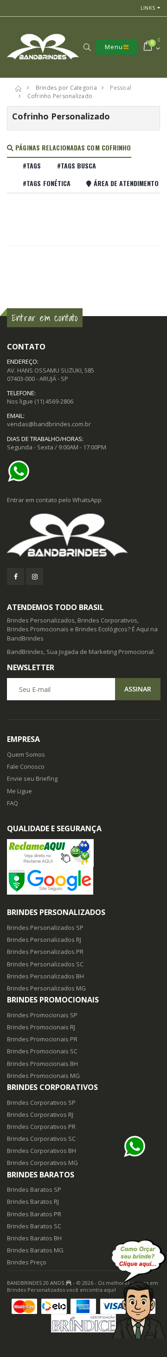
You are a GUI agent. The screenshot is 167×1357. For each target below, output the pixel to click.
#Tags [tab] (32, 165)
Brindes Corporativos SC (41, 1138)
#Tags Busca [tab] (76, 165)
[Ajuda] (139, 1288)
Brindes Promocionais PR (42, 1039)
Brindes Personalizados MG (46, 988)
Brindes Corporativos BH (41, 1150)
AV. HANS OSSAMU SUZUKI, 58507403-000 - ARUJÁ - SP (50, 374)
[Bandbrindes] (83, 536)
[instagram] (34, 576)
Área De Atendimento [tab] (125, 183)
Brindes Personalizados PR (45, 951)
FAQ (12, 803)
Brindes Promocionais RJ (41, 1027)
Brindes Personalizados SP (45, 927)
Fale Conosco (26, 766)
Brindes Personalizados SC (45, 964)
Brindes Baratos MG (35, 1250)
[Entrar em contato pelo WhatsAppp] (21, 471)
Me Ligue (19, 791)
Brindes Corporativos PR (41, 1126)
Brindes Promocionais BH (42, 1063)
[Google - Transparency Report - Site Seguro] (83, 881)
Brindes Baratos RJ (33, 1201)
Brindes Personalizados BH (45, 976)
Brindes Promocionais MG (43, 1075)
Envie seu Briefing (32, 778)
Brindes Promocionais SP (42, 1015)
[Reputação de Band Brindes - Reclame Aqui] (83, 853)
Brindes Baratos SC (34, 1226)
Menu (114, 47)
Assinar (137, 689)
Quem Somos (26, 754)
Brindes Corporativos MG (42, 1162)
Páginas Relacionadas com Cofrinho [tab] (72, 147)
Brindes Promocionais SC (42, 1051)
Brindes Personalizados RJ (44, 939)
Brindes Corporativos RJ (40, 1114)
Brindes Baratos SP (34, 1189)
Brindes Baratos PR (34, 1214)
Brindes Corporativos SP (41, 1102)
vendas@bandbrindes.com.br (49, 424)
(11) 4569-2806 (53, 401)
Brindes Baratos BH (34, 1238)
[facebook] (15, 576)
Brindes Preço (26, 1262)
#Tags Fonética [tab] (47, 183)
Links (148, 7)
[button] (87, 47)
